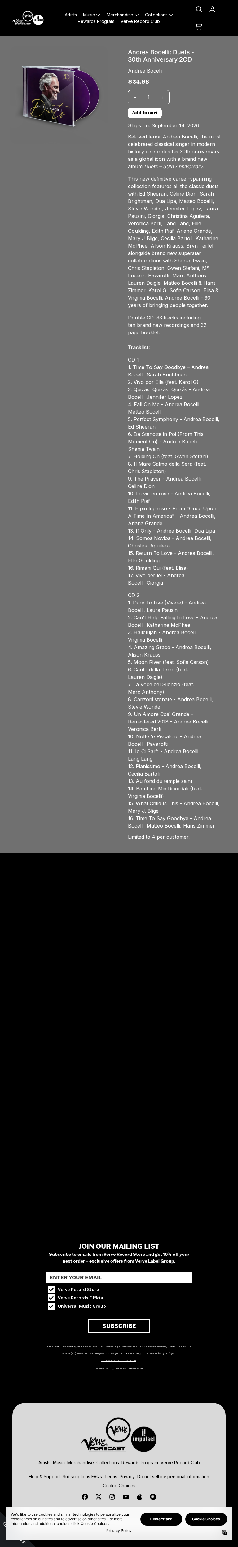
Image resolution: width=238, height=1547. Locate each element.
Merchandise (80, 1462)
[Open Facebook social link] (85, 1497)
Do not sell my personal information (173, 1476)
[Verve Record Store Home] (28, 18)
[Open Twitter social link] (98, 1497)
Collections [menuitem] (156, 14)
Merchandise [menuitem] (120, 14)
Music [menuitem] (89, 14)
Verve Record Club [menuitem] (140, 21)
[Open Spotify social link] (153, 1497)
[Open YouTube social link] (126, 1497)
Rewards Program (139, 1462)
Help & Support (44, 1476)
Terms (110, 1476)
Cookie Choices (119, 1485)
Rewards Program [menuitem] (96, 21)
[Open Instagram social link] (112, 1497)
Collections (107, 1462)
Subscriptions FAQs (82, 1476)
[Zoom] (59, 95)
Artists (44, 1462)
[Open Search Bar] (198, 9)
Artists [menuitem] (71, 14)
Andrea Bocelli (145, 71)
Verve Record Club (180, 1462)
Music (59, 1462)
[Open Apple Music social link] (139, 1497)
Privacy (127, 1476)
